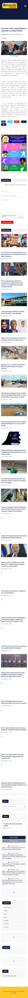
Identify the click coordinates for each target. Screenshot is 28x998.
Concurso (6, 927)
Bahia (5, 914)
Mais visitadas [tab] (14, 837)
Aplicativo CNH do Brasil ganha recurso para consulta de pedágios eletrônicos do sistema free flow (14, 785)
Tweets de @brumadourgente (9, 975)
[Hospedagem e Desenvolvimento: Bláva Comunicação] (14, 995)
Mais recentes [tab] (14, 841)
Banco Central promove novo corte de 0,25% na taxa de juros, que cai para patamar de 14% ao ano (12, 882)
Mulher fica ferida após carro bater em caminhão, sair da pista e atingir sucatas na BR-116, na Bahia (13, 856)
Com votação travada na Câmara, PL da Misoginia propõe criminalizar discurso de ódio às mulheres (14, 254)
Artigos (6, 910)
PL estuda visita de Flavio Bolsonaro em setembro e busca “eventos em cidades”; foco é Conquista (13, 480)
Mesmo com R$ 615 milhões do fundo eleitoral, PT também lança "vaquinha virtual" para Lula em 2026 (12, 564)
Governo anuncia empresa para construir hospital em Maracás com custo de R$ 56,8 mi (13, 423)
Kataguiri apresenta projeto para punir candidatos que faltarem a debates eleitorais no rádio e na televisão (13, 674)
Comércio (6, 923)
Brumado (6, 920)
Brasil (5, 917)
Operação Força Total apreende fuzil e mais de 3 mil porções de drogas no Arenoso (13, 366)
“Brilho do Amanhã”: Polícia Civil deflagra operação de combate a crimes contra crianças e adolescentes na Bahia (13, 509)
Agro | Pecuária (7, 907)
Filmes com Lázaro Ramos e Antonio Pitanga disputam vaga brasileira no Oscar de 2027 (12, 756)
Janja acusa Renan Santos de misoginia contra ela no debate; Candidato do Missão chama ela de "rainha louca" (13, 619)
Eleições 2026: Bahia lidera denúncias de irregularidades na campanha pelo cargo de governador (13, 452)
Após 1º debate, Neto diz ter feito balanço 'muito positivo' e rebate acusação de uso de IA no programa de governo (13, 873)
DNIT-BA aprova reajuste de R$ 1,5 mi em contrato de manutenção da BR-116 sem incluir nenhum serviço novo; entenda (13, 395)
